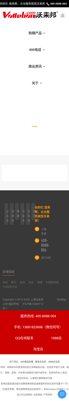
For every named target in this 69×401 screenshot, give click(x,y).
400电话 (35, 49)
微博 (39, 282)
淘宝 (31, 282)
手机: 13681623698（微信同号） (38, 326)
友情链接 (8, 271)
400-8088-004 (45, 245)
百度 (5, 282)
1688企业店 (54, 361)
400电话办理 (26, 361)
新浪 (22, 282)
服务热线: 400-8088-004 (38, 315)
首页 (37, 16)
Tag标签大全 (10, 286)
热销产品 (35, 33)
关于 (35, 83)
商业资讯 (35, 66)
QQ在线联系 (24, 337)
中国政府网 (52, 282)
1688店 (56, 337)
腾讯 (13, 282)
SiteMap (61, 299)
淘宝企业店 (40, 361)
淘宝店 (38, 348)
